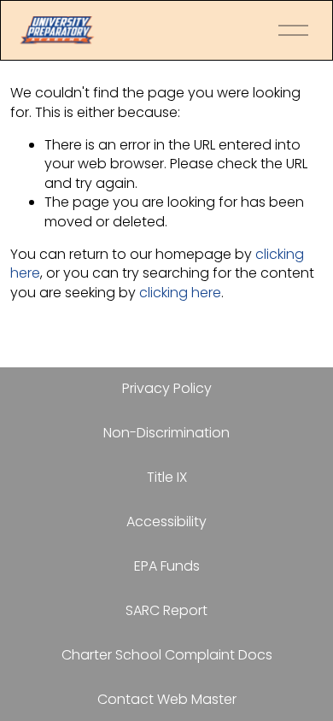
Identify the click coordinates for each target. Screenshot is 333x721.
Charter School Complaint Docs (166, 655)
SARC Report (166, 610)
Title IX (167, 477)
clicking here (180, 292)
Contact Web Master (167, 699)
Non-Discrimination (166, 433)
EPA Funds (167, 566)
